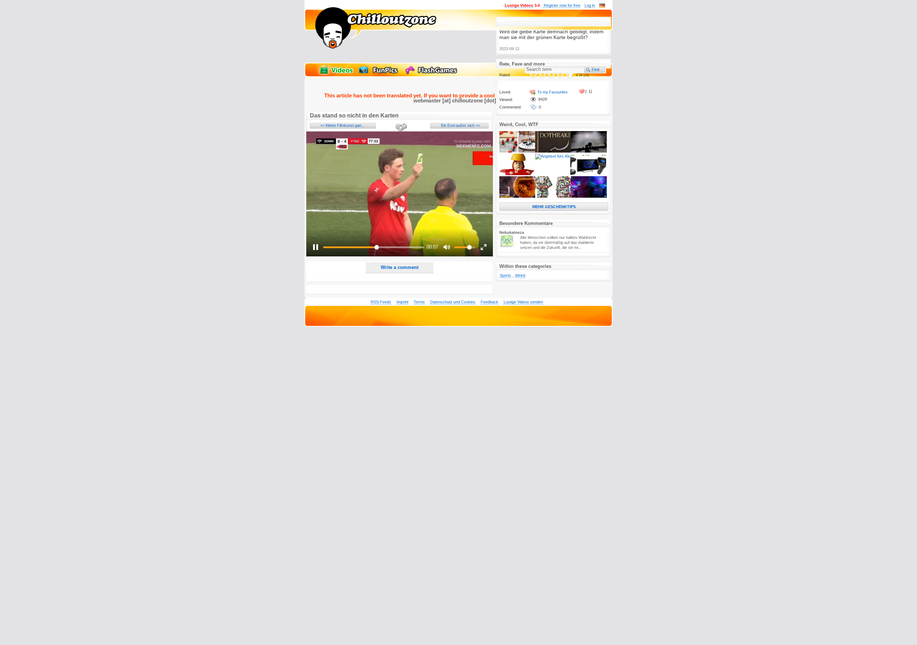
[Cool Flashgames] (433, 74)
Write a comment (399, 267)
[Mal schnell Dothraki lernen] (553, 151)
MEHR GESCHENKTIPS (554, 206)
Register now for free (562, 5)
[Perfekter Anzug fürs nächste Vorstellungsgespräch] (553, 196)
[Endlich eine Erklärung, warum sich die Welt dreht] (517, 196)
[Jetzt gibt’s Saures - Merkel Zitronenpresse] (517, 174)
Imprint (402, 302)
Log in (590, 5)
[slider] (373, 247)
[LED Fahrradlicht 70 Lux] (589, 151)
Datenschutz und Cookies (452, 302)
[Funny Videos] (336, 74)
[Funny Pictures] (379, 74)
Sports (505, 275)
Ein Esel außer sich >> (460, 125)
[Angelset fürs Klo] (552, 156)
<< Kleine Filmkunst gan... (342, 125)
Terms (419, 302)
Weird (520, 275)
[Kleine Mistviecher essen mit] (517, 151)
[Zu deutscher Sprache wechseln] (602, 6)
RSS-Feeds (381, 302)
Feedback (489, 302)
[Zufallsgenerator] (400, 128)
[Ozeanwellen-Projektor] (589, 196)
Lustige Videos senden (523, 302)
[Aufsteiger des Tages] (588, 174)
